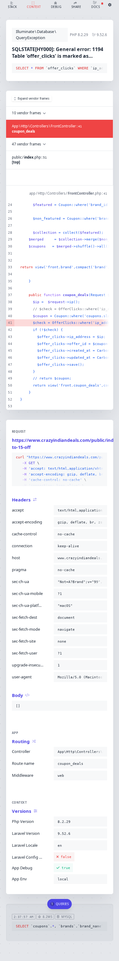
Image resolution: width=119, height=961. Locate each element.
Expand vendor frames (33, 99)
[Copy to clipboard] (101, 68)
